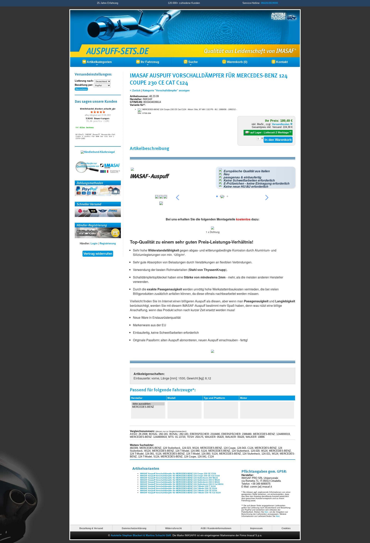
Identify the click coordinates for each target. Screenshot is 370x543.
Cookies (286, 528)
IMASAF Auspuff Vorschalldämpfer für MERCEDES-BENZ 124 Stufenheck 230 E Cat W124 (181, 484)
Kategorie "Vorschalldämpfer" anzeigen (166, 90)
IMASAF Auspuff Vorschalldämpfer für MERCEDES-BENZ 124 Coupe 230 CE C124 (178, 473)
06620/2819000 (269, 3)
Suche (193, 62)
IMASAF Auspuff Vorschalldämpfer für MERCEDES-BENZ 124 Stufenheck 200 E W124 (180, 480)
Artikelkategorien (99, 62)
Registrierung (108, 243)
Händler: (85, 243)
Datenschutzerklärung (134, 528)
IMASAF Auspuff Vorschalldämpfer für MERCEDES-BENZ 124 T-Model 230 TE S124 (178, 490)
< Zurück (135, 90)
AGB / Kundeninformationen (216, 528)
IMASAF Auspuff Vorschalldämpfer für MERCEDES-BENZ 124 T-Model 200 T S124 (178, 486)
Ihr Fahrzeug (149, 62)
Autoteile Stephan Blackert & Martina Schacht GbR (141, 535)
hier (266, 512)
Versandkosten (281, 124)
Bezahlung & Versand (91, 528)
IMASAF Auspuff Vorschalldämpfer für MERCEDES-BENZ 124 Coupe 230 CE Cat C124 (180, 476)
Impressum (256, 528)
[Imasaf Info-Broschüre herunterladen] (212, 352)
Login (94, 243)
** (290, 132)
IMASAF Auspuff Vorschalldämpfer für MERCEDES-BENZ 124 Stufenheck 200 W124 (179, 478)
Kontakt (281, 62)
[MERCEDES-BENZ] (148, 407)
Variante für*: (137, 104)
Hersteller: (136, 99)
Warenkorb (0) (236, 62)
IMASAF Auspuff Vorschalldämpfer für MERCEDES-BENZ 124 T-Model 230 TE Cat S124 (180, 493)
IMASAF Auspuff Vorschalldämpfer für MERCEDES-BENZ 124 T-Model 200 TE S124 (178, 488)
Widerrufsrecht (173, 528)
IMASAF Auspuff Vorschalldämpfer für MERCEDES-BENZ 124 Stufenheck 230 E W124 (180, 482)
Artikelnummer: (139, 96)
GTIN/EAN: (136, 102)
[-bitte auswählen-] (148, 403)
